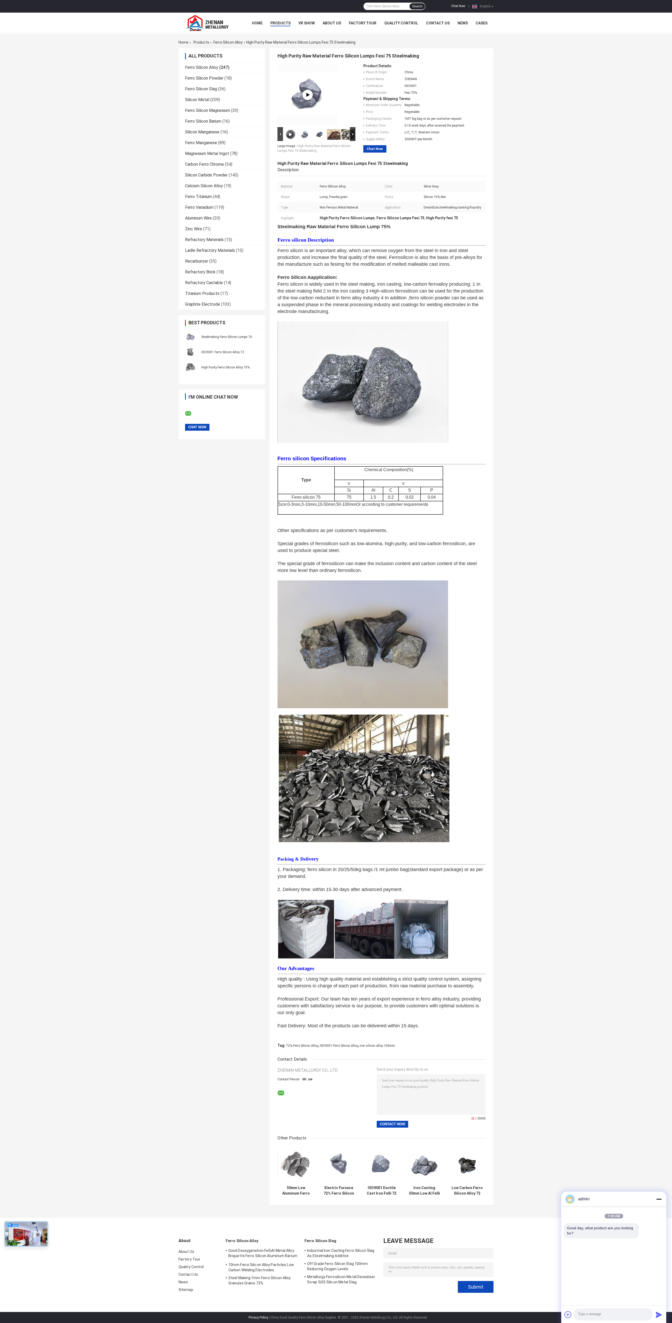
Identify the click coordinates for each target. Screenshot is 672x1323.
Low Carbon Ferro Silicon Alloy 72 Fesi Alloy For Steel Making (467, 1191)
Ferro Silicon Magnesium (207, 110)
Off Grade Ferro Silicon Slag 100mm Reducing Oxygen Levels (337, 1266)
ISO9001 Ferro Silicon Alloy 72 (222, 352)
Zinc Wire (193, 228)
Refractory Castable (204, 282)
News (463, 23)
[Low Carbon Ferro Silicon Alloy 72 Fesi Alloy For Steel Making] (467, 1164)
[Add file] (568, 1314)
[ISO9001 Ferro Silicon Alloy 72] (190, 352)
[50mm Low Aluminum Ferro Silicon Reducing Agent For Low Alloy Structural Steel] (295, 1164)
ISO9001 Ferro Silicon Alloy (339, 1046)
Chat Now (458, 6)
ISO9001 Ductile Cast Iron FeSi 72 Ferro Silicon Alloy (381, 1191)
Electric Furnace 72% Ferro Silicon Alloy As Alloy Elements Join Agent (339, 1191)
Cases (481, 23)
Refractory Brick (200, 271)
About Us (332, 23)
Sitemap (185, 1290)
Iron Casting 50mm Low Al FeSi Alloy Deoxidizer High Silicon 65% (424, 1191)
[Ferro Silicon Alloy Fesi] (307, 95)
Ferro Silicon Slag (201, 88)
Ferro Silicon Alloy (228, 42)
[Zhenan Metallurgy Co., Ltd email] (191, 414)
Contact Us (438, 23)
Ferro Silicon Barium (203, 121)
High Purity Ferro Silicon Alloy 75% (225, 367)
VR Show (306, 23)
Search (417, 6)
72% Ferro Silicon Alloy (302, 1046)
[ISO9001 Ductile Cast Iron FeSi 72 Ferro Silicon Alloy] (381, 1164)
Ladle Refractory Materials (210, 250)
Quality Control (401, 23)
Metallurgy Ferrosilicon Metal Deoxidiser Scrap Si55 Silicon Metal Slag (341, 1279)
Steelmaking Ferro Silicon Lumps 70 (226, 337)
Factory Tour (362, 23)
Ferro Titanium (198, 196)
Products (280, 23)
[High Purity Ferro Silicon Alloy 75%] (190, 367)
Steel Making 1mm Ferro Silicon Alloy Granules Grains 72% (259, 1280)
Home (257, 23)
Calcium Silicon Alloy (204, 185)
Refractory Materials (204, 239)
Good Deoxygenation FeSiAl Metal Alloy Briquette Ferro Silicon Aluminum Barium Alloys (262, 1253)
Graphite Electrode (202, 304)
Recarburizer (196, 261)
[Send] (659, 1314)
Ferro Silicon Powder (204, 78)
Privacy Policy (258, 1317)
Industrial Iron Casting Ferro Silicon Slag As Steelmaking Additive (340, 1253)
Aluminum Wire (198, 218)
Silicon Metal (197, 99)
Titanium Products (202, 293)
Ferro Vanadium (199, 207)
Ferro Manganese (201, 142)
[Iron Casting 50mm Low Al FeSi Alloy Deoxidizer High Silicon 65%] (424, 1164)
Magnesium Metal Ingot (207, 153)
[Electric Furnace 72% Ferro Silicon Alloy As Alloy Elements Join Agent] (338, 1164)
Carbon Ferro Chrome (204, 164)
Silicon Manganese (202, 131)
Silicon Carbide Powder (206, 175)
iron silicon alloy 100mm (377, 1046)
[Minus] (659, 1199)
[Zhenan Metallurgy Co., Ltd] (207, 23)
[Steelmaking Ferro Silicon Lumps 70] (190, 336)
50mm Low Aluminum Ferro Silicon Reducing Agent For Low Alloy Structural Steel (296, 1191)
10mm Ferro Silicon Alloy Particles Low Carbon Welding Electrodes (261, 1267)
